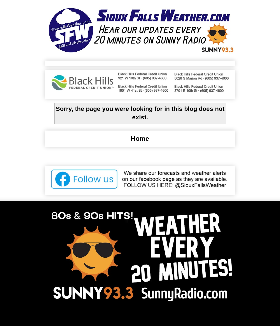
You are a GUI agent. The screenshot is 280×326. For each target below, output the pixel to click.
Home (140, 138)
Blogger (184, 315)
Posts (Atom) (158, 157)
